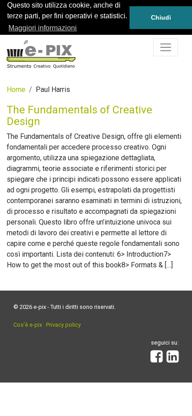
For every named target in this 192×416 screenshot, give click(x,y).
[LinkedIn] (173, 359)
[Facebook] (156, 359)
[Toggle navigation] (165, 47)
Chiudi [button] (161, 17)
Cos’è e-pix (27, 324)
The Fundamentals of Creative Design (79, 116)
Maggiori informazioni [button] (42, 28)
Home (16, 89)
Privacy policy (63, 324)
